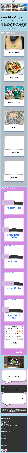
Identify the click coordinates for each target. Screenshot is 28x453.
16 (22, 333)
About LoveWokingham (5, 431)
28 (9, 330)
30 (15, 330)
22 (19, 335)
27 (6, 330)
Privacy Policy (4, 438)
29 (12, 330)
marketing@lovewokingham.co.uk (10, 425)
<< (6, 326)
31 (17, 330)
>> (22, 326)
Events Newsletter (4, 445)
